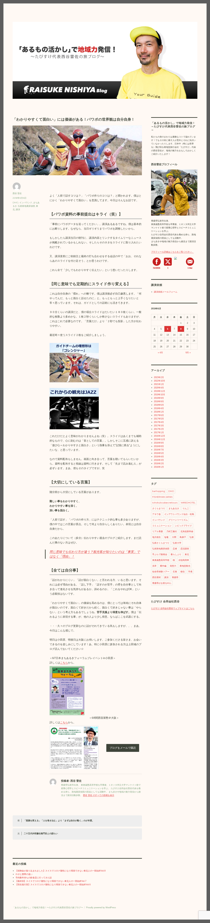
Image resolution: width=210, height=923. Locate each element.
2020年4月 (159, 387)
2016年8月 (159, 446)
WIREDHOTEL (188, 502)
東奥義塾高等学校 (160, 560)
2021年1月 (159, 384)
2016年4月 (159, 456)
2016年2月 (159, 463)
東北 (187, 554)
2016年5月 (159, 453)
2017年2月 (159, 429)
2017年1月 (159, 432)
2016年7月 (159, 449)
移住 (182, 571)
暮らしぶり (176, 554)
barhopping (158, 491)
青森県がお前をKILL (161, 583)
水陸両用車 (183, 560)
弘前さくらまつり (160, 542)
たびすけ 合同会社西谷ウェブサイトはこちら (172, 608)
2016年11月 (159, 439)
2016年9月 (159, 443)
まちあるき (173, 508)
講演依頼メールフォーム (165, 292)
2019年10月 (159, 394)
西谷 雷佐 (17, 193)
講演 (18, 209)
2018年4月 (159, 408)
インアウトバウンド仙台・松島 (179, 514)
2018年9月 (159, 401)
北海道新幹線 (186, 531)
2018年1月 (159, 412)
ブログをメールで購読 (123, 747)
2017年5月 (159, 418)
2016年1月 (159, 467)
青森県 (175, 577)
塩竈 (166, 537)
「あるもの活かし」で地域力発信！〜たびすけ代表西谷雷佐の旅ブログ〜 (48, 907)
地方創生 (156, 537)
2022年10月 (159, 381)
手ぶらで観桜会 (159, 554)
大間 (174, 537)
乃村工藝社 (171, 531)
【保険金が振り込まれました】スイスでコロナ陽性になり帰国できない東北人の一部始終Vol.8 (60, 871)
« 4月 (160, 352)
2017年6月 (159, 415)
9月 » (188, 352)
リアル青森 (157, 531)
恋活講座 (184, 548)
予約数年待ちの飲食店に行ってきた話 (33, 877)
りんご (186, 508)
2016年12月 (159, 436)
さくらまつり (158, 508)
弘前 (191, 537)
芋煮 (190, 571)
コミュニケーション (161, 525)
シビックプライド (183, 525)
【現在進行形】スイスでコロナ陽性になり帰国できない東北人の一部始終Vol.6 (53, 884)
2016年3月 (159, 460)
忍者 (175, 548)
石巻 (175, 571)
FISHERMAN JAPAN (162, 497)
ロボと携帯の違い (23, 874)
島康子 (183, 537)
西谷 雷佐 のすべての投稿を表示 (98, 795)
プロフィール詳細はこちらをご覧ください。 (172, 252)
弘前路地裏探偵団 (26, 206)
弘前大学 (177, 542)
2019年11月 (159, 391)
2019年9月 (159, 398)
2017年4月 (159, 422)
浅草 (154, 565)
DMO (15, 202)
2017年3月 (159, 425)
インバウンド (25, 202)
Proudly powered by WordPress (101, 907)
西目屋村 (156, 577)
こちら (64, 662)
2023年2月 (159, 377)
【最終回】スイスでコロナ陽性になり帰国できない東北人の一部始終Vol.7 (50, 881)
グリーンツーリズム (178, 520)
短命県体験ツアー (160, 571)
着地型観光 (185, 565)
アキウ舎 (156, 514)
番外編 (163, 565)
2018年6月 (159, 405)
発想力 (173, 565)
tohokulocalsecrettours (164, 502)
